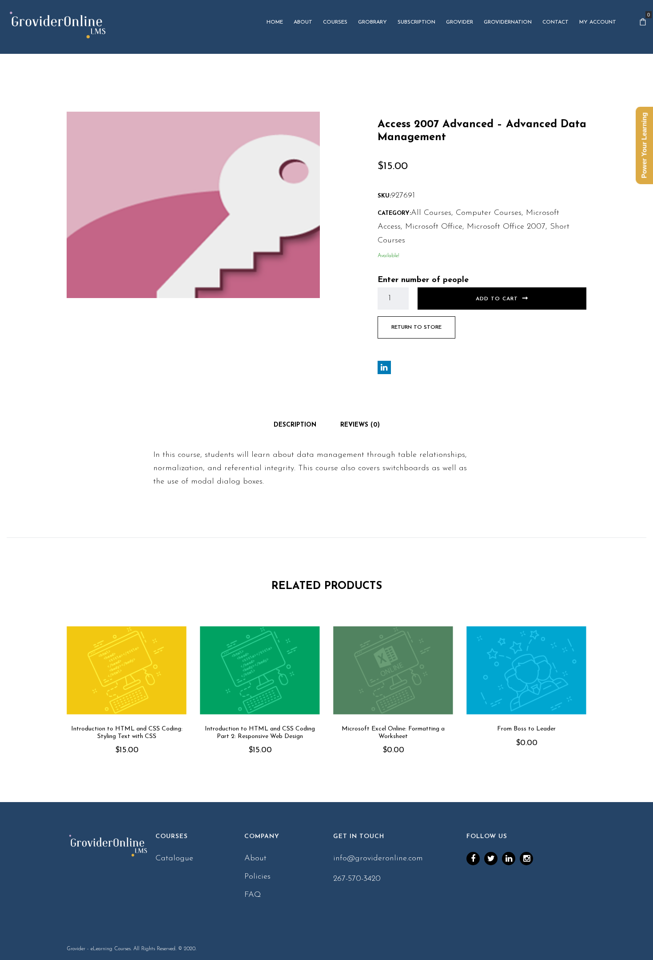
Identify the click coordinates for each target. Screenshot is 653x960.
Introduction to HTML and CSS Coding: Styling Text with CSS (127, 733)
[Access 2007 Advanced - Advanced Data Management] (193, 205)
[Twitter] (491, 858)
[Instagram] (526, 858)
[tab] (295, 425)
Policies (257, 877)
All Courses (431, 213)
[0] (642, 22)
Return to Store (416, 327)
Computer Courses (489, 213)
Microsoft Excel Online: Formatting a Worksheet (393, 733)
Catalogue (174, 859)
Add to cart (497, 299)
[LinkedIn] (508, 858)
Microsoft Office (433, 227)
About (255, 859)
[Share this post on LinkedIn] (384, 367)
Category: (394, 213)
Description (295, 425)
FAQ (252, 895)
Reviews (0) (360, 425)
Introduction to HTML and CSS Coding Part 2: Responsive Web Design (260, 733)
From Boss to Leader (526, 729)
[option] (126, 703)
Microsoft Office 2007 (506, 227)
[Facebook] (473, 858)
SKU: (384, 196)
